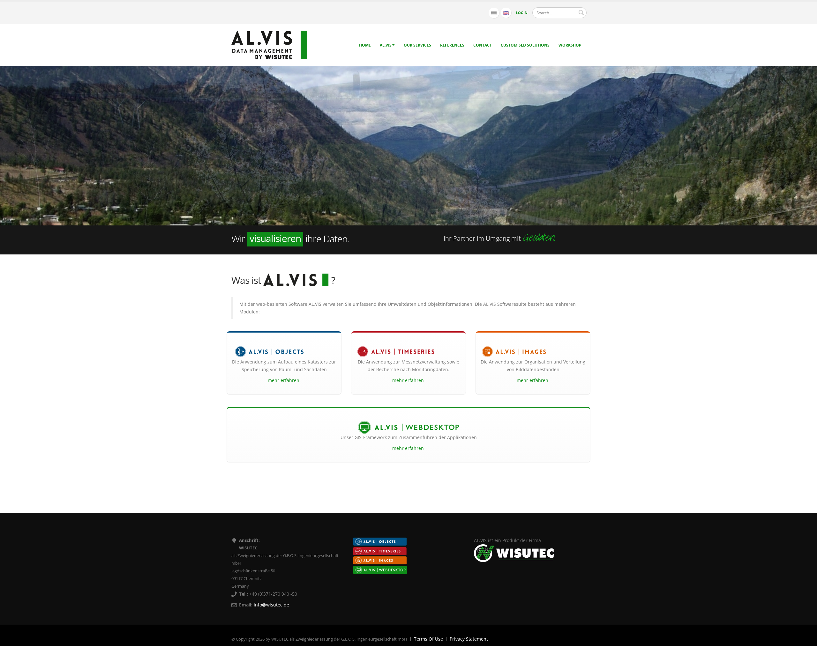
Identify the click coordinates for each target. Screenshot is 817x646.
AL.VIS (386, 45)
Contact (482, 45)
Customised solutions (525, 45)
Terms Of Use (428, 639)
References (452, 45)
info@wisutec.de (271, 605)
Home (365, 45)
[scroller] (806, 638)
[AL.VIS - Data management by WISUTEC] (269, 44)
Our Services (417, 45)
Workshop (569, 45)
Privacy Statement (469, 639)
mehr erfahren (284, 380)
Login (522, 12)
